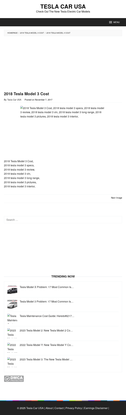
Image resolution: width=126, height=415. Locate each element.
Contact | (59, 408)
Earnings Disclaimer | (96, 408)
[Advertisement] (55, 64)
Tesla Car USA (63, 6)
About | (50, 408)
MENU (116, 22)
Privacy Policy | (74, 408)
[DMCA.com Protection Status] (14, 378)
